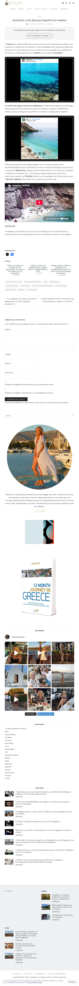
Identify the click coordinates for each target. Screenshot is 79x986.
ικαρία (45, 282)
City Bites (8, 737)
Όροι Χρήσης (28, 974)
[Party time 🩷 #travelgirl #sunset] (63, 676)
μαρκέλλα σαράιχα (60, 286)
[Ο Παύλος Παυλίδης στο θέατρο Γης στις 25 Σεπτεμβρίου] (9, 823)
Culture (53, 9)
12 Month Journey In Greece (15, 728)
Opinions (64, 9)
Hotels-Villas (41, 9)
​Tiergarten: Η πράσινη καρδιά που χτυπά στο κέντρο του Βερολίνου (61, 897)
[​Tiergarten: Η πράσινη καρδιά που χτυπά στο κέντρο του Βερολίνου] (45, 897)
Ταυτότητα (17, 974)
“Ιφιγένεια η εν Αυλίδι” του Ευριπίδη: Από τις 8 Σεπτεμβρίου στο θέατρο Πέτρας (43, 831)
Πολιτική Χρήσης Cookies (35, 982)
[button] (35, 95)
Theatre (8, 775)
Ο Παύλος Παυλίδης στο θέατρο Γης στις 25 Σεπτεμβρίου (37, 821)
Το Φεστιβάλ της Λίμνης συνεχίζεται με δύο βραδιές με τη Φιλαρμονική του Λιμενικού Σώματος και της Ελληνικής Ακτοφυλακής (44, 841)
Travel (21, 9)
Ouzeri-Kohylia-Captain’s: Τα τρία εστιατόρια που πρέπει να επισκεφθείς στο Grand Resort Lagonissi (26, 935)
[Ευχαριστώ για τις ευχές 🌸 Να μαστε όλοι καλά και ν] (63, 653)
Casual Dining (10, 734)
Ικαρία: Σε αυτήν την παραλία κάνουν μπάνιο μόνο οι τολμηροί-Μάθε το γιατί (38, 268)
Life (6, 752)
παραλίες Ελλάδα (11, 290)
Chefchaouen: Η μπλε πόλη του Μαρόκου (62, 916)
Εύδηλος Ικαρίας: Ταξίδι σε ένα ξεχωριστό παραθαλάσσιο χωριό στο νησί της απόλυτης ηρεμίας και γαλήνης (61, 269)
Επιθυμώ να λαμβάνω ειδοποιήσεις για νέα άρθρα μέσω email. (29, 393)
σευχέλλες (21, 290)
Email (7, 363)
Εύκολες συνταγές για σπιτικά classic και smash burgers (25, 946)
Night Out (8, 764)
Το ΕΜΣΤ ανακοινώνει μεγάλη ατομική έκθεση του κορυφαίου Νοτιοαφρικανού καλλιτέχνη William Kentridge (39, 861)
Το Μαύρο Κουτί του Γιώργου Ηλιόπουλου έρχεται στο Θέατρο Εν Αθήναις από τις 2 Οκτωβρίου (44, 851)
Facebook (8, 891)
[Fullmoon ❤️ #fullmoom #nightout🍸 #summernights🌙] (16, 653)
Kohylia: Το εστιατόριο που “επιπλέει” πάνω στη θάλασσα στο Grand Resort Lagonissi (26, 957)
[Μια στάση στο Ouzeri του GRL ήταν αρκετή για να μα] (16, 699)
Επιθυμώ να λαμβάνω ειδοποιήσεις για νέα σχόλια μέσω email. (29, 384)
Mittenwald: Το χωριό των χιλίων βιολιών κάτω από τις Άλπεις (62, 907)
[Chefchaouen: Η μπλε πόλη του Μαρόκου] (45, 917)
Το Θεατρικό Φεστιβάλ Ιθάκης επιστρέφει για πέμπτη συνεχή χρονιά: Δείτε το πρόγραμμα (42, 803)
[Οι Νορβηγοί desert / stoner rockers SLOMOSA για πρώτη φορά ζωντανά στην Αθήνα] (9, 813)
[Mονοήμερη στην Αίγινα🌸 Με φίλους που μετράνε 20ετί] (39, 676)
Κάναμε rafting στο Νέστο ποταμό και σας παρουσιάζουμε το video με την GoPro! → (57, 300)
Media (7, 758)
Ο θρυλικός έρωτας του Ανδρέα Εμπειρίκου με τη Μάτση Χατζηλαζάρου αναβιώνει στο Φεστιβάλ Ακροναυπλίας (43, 793)
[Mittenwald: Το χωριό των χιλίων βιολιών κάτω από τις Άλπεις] (45, 907)
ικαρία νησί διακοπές (12, 286)
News (13, 9)
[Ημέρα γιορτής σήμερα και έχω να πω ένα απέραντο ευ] (63, 699)
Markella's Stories (11, 755)
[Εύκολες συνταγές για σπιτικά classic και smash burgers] (9, 946)
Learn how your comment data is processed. (51, 402)
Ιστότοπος (9, 372)
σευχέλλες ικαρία (32, 290)
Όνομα (8, 354)
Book (7, 731)
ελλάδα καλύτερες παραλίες (14, 282)
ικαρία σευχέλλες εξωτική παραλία (42, 286)
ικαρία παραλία (25, 286)
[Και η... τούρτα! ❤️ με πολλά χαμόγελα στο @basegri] (39, 699)
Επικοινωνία (40, 974)
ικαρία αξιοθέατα (55, 282)
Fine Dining (9, 743)
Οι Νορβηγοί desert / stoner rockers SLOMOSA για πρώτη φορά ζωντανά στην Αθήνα (43, 813)
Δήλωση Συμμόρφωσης (56, 974)
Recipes (8, 770)
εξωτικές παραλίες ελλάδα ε (33, 282)
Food (29, 9)
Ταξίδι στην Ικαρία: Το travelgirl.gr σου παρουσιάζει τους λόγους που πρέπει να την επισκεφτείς (15, 269)
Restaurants (9, 772)
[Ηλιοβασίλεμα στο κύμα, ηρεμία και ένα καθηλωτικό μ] (39, 653)
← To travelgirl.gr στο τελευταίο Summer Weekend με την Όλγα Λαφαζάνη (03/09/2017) (21, 301)
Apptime (63, 977)
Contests (8, 740)
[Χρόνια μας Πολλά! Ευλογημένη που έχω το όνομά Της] (16, 676)
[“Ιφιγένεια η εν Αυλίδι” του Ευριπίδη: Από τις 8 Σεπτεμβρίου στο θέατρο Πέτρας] (9, 832)
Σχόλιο (8, 329)
